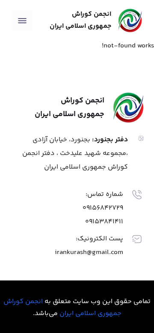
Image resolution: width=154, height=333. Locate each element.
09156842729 (103, 208)
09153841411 (104, 221)
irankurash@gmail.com (89, 252)
